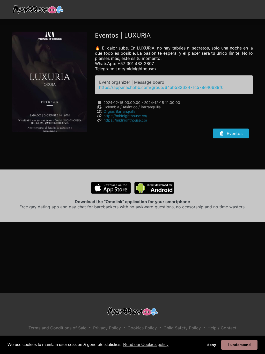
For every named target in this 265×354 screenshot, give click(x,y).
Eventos (233, 133)
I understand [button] (239, 345)
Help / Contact (222, 327)
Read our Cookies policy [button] (145, 344)
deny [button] (211, 345)
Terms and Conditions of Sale (57, 327)
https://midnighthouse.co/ (125, 116)
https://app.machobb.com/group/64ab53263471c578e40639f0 (161, 87)
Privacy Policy (107, 327)
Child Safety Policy (182, 327)
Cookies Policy (142, 327)
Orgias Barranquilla (120, 111)
